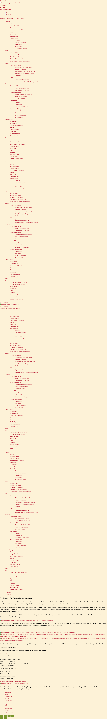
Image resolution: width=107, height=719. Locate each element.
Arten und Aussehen (20, 69)
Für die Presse (14, 38)
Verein (12, 23)
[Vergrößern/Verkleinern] (1, 716)
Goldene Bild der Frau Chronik (18, 59)
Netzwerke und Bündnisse (17, 30)
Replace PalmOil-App (16, 108)
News (6, 50)
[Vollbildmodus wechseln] (5, 716)
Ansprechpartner (14, 28)
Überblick (17, 102)
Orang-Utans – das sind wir (17, 144)
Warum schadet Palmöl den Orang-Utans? (26, 82)
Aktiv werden (13, 121)
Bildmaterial (18, 46)
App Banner (18, 113)
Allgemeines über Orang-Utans (23, 67)
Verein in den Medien (21, 48)
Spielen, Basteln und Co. (16, 158)
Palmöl (12, 77)
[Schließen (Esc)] (12, 716)
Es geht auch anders (20, 115)
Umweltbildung (14, 100)
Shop (6, 138)
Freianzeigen (18, 44)
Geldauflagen (13, 131)
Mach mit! (12, 152)
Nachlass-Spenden (15, 133)
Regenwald (13, 148)
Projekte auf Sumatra (15, 92)
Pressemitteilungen (20, 42)
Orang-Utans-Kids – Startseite (18, 142)
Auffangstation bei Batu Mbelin (23, 94)
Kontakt (3, 5)
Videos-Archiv (14, 156)
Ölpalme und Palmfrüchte (22, 79)
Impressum (8, 692)
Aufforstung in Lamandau (22, 88)
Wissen (7, 63)
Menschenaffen (14, 146)
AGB (6, 694)
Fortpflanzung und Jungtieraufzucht (24, 73)
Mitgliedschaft (14, 123)
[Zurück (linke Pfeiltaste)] (1, 718)
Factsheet (17, 40)
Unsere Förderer (14, 36)
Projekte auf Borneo (15, 86)
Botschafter (13, 34)
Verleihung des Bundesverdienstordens (20, 61)
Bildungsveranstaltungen (22, 106)
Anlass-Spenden (14, 135)
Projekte (7, 84)
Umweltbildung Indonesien (22, 90)
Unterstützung (9, 119)
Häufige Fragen (5, 9)
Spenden (12, 127)
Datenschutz (8, 696)
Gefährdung (18, 75)
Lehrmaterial (18, 104)
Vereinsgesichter (14, 25)
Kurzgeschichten (14, 154)
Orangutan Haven (20, 98)
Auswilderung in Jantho (21, 96)
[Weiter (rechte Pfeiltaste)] (5, 718)
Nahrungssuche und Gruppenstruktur (25, 71)
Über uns (7, 21)
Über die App (18, 111)
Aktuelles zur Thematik (16, 57)
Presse (2, 7)
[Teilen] (9, 716)
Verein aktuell (14, 52)
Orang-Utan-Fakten (15, 65)
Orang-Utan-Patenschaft (16, 125)
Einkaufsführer (19, 117)
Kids (6, 140)
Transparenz (13, 32)
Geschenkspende (14, 129)
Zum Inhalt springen (5, 1)
